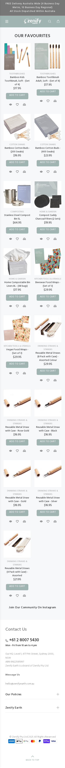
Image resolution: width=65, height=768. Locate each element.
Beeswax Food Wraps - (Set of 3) (47, 284)
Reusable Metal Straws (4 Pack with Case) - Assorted (17, 572)
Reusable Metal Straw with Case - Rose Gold (17, 429)
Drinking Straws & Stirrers (48, 347)
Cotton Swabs (17, 144)
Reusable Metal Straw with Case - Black (48, 429)
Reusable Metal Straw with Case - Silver (48, 499)
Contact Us (16, 629)
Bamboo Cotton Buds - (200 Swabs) (17, 150)
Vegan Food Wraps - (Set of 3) (17, 351)
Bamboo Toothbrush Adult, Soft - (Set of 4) (48, 79)
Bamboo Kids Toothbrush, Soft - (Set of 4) (17, 81)
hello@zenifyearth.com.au (19, 684)
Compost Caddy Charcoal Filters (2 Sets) (47, 217)
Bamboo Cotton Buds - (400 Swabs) (47, 150)
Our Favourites (32, 36)
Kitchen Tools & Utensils (47, 279)
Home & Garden (48, 212)
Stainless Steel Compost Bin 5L (17, 217)
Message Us (12, 675)
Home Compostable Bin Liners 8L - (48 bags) (17, 284)
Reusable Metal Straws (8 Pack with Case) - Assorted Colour (48, 356)
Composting (17, 212)
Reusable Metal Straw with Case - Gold (17, 499)
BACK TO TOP (32, 760)
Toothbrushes (17, 74)
